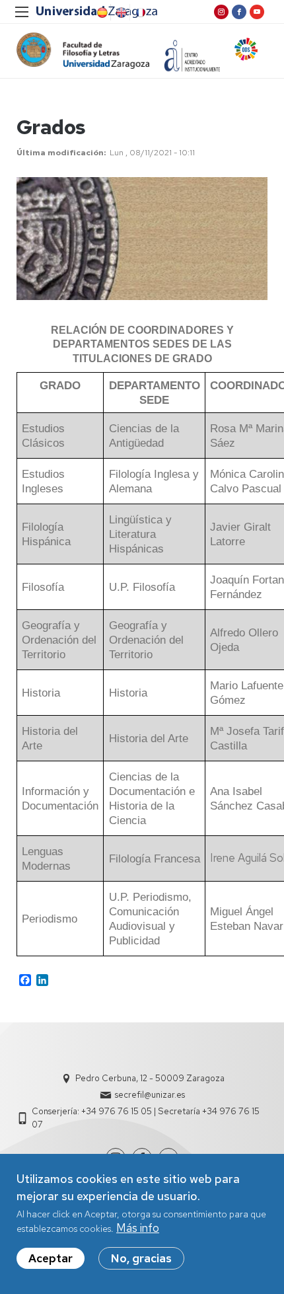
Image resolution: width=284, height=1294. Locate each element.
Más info (137, 1228)
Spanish (101, 12)
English (120, 12)
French (139, 12)
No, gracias (141, 1258)
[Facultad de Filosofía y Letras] (83, 50)
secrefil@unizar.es (150, 1094)
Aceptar (50, 1258)
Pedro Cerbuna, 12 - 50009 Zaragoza (150, 1078)
